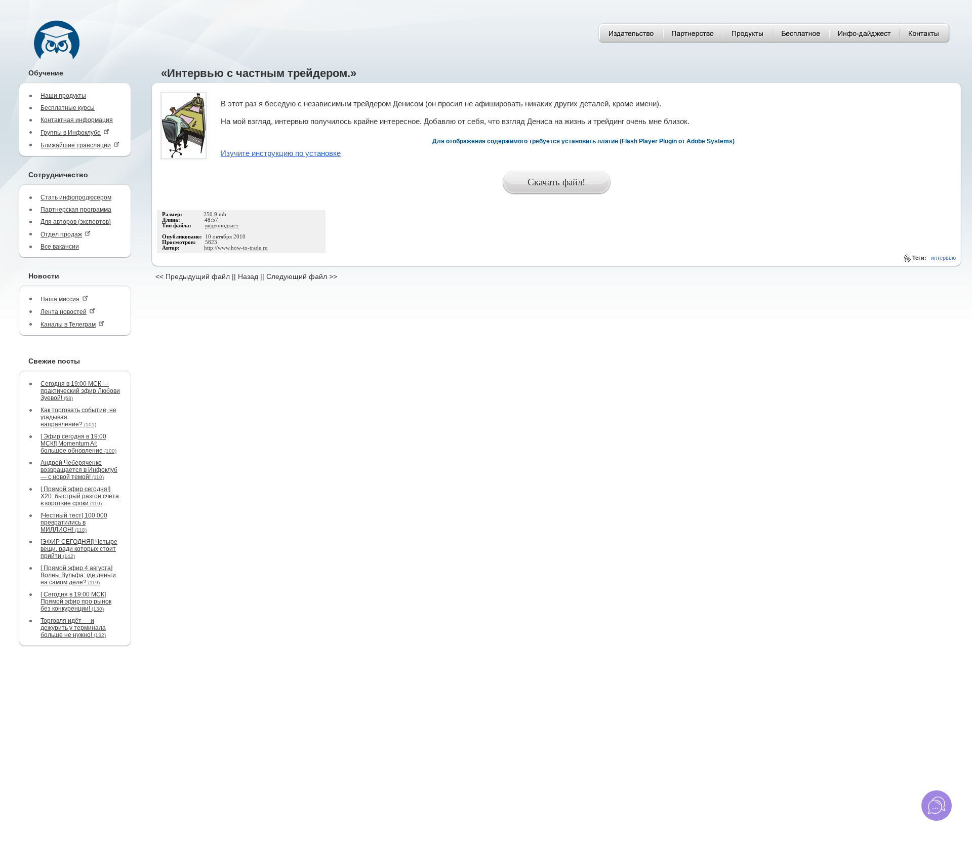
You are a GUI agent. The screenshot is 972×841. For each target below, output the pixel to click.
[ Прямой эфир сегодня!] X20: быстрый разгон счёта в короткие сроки (79, 496)
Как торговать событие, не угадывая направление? (78, 417)
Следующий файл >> (301, 276)
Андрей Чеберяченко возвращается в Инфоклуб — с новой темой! (78, 469)
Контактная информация (76, 120)
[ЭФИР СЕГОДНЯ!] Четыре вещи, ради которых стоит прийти (78, 548)
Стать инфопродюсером (75, 197)
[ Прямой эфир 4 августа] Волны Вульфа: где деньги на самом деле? (78, 575)
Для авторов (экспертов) (75, 221)
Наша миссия (59, 299)
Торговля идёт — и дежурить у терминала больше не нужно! (73, 627)
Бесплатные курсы (67, 107)
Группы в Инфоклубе (70, 132)
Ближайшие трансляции (75, 145)
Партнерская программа (75, 209)
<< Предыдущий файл (192, 276)
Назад (248, 276)
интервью (943, 258)
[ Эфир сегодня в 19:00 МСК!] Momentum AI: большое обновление (78, 443)
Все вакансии (59, 246)
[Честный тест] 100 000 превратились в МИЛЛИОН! (73, 522)
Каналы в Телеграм (68, 324)
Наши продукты (63, 95)
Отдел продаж (61, 234)
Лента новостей (63, 311)
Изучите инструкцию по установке (281, 153)
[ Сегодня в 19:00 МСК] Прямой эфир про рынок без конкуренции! (75, 601)
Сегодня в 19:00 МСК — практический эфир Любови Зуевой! (80, 391)
